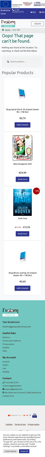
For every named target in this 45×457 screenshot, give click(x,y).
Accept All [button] (24, 451)
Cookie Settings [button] (10, 451)
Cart (4, 368)
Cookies (5, 347)
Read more (22, 179)
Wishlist (5, 372)
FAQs (4, 351)
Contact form (8, 396)
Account (6, 362)
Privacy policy (8, 344)
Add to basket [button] (22, 125)
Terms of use (20, 424)
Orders (5, 365)
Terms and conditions (11, 341)
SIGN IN (37, 24)
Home (7, 30)
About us (6, 337)
